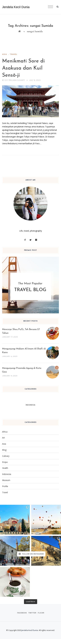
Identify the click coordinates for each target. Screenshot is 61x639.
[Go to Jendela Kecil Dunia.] (19, 31)
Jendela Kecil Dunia (16, 7)
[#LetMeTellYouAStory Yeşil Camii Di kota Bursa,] (15, 551)
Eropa (5, 462)
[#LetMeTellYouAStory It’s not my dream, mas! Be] (46, 519)
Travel (13, 54)
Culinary (5, 456)
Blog (4, 450)
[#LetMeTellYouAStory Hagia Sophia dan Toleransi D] (15, 519)
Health (5, 468)
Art (3, 437)
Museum (6, 480)
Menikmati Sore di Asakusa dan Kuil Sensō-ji (23, 68)
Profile (5, 486)
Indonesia (6, 474)
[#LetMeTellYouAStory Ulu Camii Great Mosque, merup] (46, 551)
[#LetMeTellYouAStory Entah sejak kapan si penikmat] (15, 582)
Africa (4, 431)
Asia (4, 54)
